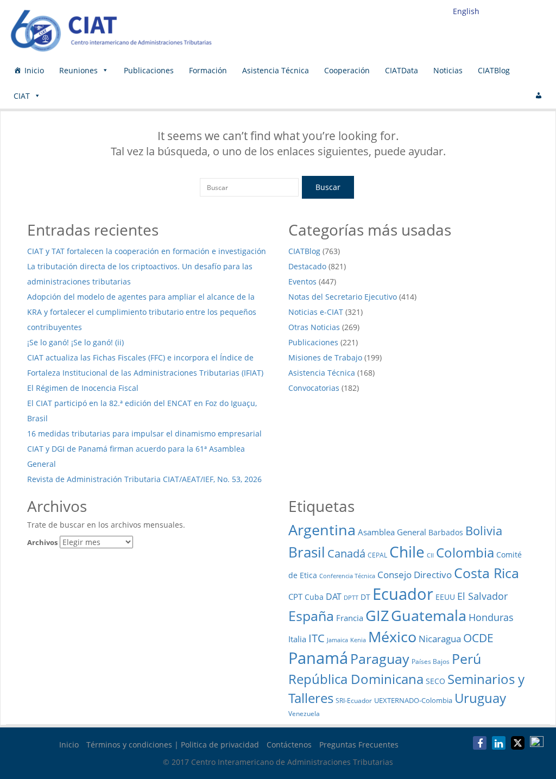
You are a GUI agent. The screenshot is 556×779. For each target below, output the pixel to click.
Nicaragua (440, 638)
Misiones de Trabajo (325, 357)
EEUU (445, 597)
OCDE (478, 637)
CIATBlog (494, 70)
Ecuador (402, 593)
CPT (295, 596)
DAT (334, 597)
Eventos (302, 281)
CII (430, 555)
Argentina (322, 530)
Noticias (448, 70)
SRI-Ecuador (354, 700)
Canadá (346, 553)
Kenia (358, 640)
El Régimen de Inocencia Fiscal (84, 388)
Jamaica (337, 640)
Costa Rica (486, 572)
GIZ (377, 615)
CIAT (22, 96)
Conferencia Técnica (347, 576)
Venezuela (304, 713)
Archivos (42, 542)
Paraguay (379, 658)
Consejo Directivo (414, 574)
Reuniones (78, 70)
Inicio (34, 70)
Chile (407, 551)
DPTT (351, 597)
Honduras (491, 617)
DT (365, 597)
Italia (297, 639)
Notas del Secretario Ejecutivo (342, 297)
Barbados (445, 532)
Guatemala (428, 615)
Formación (208, 70)
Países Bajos (431, 661)
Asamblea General (392, 532)
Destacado (307, 266)
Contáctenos (289, 744)
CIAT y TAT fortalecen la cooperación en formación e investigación (146, 251)
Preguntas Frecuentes (359, 744)
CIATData (401, 70)
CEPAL (377, 555)
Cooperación (347, 70)
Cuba (314, 597)
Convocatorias (313, 388)
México (392, 636)
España (311, 616)
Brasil (306, 552)
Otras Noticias (314, 327)
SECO (435, 681)
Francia (349, 617)
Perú (466, 659)
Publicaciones (149, 70)
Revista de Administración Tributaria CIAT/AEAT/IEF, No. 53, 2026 (144, 479)
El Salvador (482, 596)
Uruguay (480, 698)
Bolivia (483, 530)
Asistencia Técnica (275, 70)
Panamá (318, 658)
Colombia (465, 552)
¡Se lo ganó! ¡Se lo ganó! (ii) (75, 342)
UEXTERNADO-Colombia (413, 700)
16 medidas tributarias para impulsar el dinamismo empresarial (144, 433)
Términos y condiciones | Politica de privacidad (172, 744)
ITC (316, 637)
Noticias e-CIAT (315, 312)
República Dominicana (356, 679)
